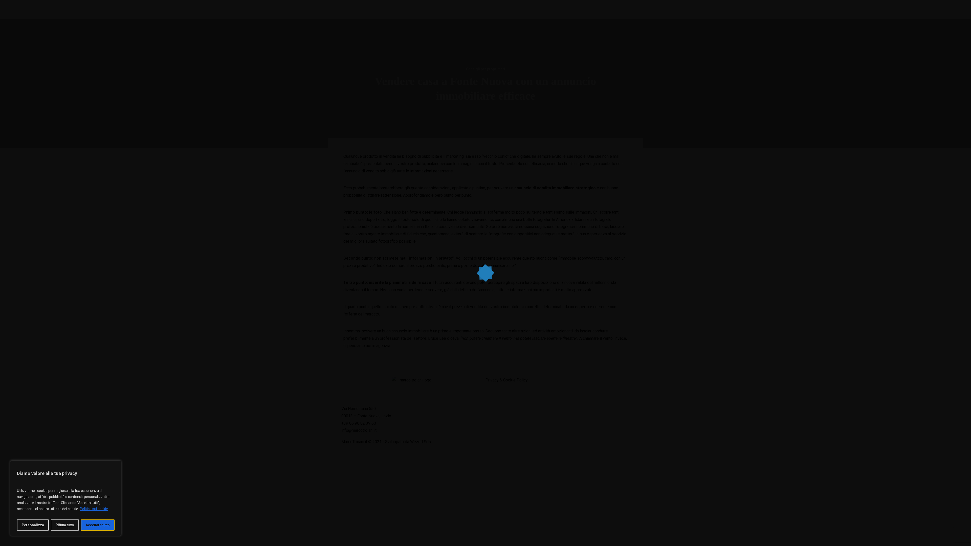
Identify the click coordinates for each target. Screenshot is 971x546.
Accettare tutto (98, 525)
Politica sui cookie (94, 509)
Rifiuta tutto (65, 525)
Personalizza (33, 525)
